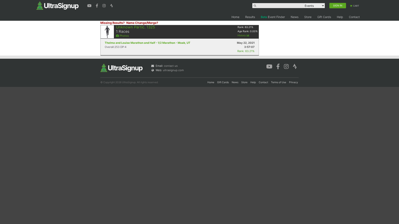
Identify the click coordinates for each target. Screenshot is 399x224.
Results (250, 17)
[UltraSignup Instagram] (104, 5)
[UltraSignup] (57, 5)
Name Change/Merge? (142, 22)
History (242, 35)
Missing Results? (112, 22)
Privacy (293, 82)
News (294, 17)
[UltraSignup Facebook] (97, 5)
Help (340, 17)
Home (235, 17)
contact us (171, 65)
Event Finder (273, 17)
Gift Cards (324, 17)
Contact (354, 17)
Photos (124, 35)
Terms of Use (278, 82)
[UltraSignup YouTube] (90, 5)
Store (308, 17)
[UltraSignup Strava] (111, 5)
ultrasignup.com (173, 70)
